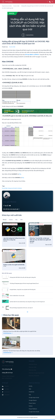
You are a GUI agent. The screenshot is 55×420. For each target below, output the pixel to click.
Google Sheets (33, 400)
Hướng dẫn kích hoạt (7, 372)
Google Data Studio (34, 411)
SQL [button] (16, 219)
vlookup (20, 188)
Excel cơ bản (12, 46)
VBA (30, 389)
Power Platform (33, 409)
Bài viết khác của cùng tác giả (10, 209)
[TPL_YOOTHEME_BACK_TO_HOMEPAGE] (24, 1)
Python (30, 406)
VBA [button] (21, 219)
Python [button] (11, 219)
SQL (30, 394)
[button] (47, 1)
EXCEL (30, 386)
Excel (3, 188)
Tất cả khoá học (7, 369)
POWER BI (31, 392)
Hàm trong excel (9, 188)
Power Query (32, 403)
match (15, 188)
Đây (20, 174)
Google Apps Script (34, 397)
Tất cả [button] (4, 219)
